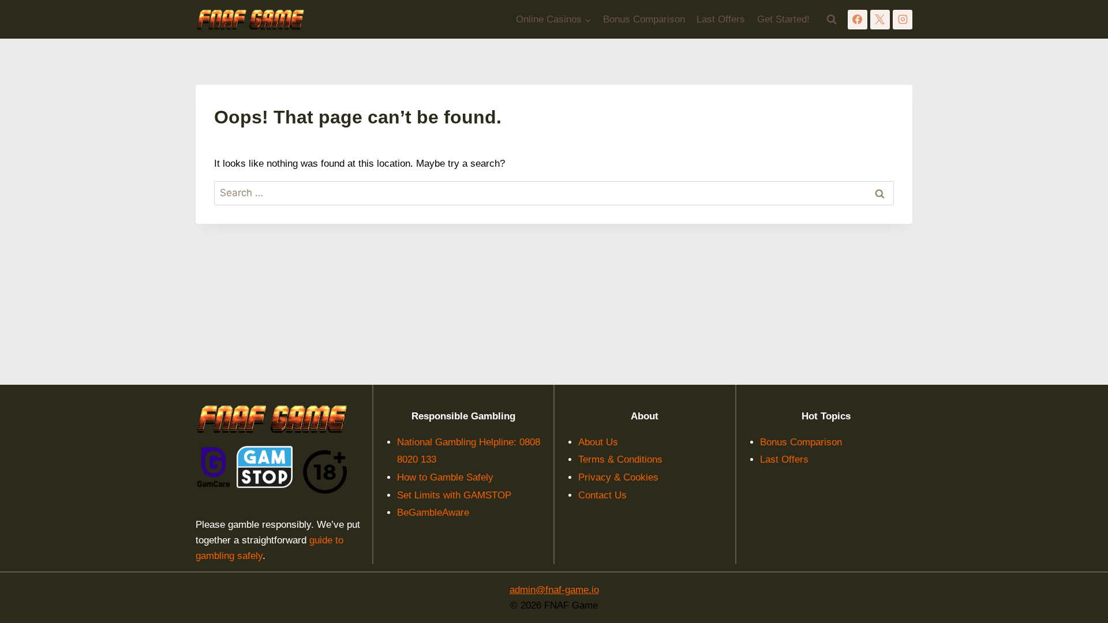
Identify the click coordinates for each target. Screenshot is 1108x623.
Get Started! (783, 19)
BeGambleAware (433, 512)
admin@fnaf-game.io (554, 589)
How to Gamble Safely (445, 477)
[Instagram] (902, 19)
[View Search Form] (831, 19)
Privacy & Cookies (618, 477)
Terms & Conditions (620, 459)
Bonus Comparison (644, 19)
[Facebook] (857, 19)
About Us (598, 442)
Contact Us (602, 495)
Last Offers (721, 19)
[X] (880, 19)
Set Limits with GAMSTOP (454, 495)
